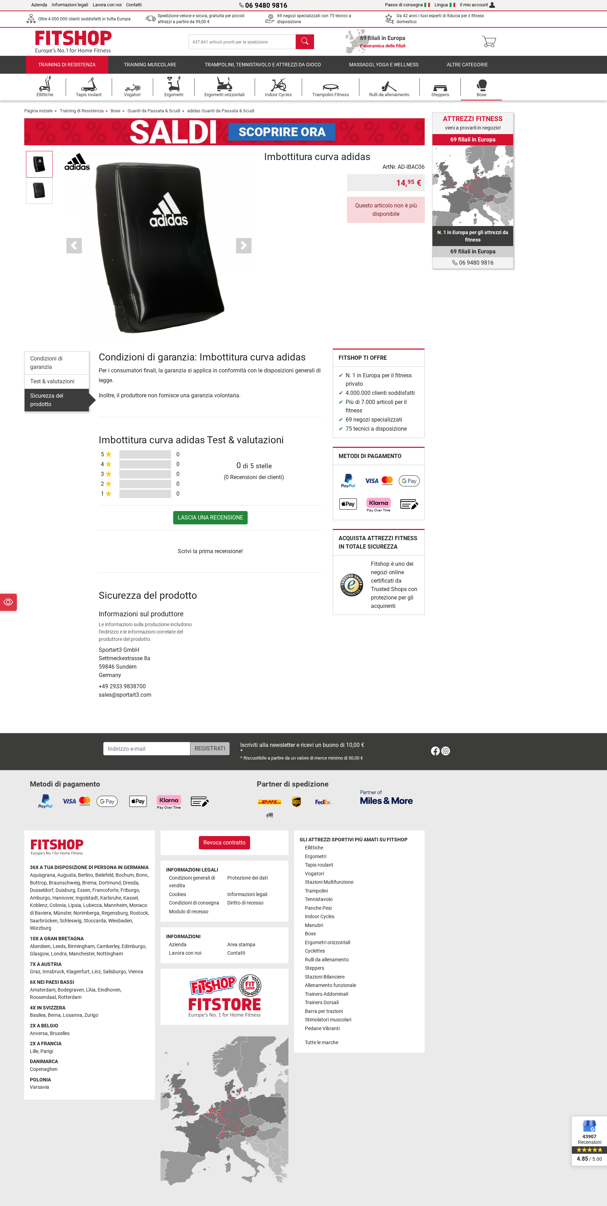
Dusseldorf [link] (41, 890)
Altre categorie (467, 65)
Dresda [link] (130, 883)
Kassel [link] (130, 898)
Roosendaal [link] (43, 997)
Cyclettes (315, 951)
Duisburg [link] (65, 890)
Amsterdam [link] (43, 990)
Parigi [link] (46, 1051)
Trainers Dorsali (322, 1003)
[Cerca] (305, 41)
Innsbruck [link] (53, 972)
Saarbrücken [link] (44, 921)
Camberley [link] (108, 946)
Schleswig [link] (70, 921)
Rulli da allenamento (327, 960)
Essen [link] (83, 890)
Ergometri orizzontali (327, 943)
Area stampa (241, 945)
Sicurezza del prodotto (46, 399)
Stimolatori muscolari (328, 1020)
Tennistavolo (319, 899)
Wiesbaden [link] (120, 921)
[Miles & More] (386, 797)
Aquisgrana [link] (42, 875)
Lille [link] (34, 1051)
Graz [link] (35, 972)
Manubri (314, 925)
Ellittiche (314, 848)
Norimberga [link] (86, 913)
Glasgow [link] (39, 954)
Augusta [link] (66, 875)
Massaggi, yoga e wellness (383, 65)
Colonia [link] (58, 905)
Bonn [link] (142, 875)
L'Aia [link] (91, 990)
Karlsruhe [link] (110, 898)
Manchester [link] (81, 954)
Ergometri (315, 857)
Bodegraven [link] (71, 990)
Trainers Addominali (326, 994)
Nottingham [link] (110, 954)
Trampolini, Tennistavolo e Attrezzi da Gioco (263, 65)
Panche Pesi (318, 908)
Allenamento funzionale (330, 985)
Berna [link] (54, 1015)
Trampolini (316, 891)
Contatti (134, 4)
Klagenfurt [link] (78, 972)
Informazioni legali (70, 4)
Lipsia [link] (74, 905)
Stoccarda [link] (95, 921)
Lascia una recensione (210, 517)
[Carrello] (491, 42)
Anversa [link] (39, 1033)
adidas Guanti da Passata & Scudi (220, 110)
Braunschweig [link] (64, 883)
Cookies (177, 894)
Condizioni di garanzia (46, 362)
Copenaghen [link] (44, 1069)
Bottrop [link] (38, 883)
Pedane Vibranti (322, 1029)
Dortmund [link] (110, 883)
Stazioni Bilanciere (325, 977)
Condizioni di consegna (194, 903)
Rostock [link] (139, 913)
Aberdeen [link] (40, 946)
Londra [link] (59, 954)
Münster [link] (62, 913)
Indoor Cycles (319, 917)
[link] (348, 481)
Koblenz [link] (38, 905)
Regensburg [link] (115, 913)
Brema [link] (89, 883)
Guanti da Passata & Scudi (154, 110)
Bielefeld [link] (104, 875)
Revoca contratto (224, 842)
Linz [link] (96, 972)
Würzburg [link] (40, 928)
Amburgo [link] (40, 898)
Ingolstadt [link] (87, 898)
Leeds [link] (59, 946)
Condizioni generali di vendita (192, 882)
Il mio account (474, 4)
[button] (39, 164)
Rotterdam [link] (69, 997)
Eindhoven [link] (109, 990)
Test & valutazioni (52, 381)
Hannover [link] (62, 898)
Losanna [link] (72, 1015)
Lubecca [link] (92, 905)
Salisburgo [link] (114, 972)
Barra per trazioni (324, 1011)
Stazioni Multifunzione (329, 882)
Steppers (314, 968)
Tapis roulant (319, 865)
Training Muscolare (150, 65)
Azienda (39, 4)
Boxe (115, 110)
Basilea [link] (38, 1015)
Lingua (441, 4)
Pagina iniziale (38, 110)
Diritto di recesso (245, 903)
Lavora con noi (107, 4)
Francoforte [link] (105, 890)
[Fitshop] (73, 41)
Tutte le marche (321, 1043)
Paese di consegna (404, 4)
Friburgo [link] (129, 890)
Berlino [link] (85, 875)
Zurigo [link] (91, 1015)
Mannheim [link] (115, 905)
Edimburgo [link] (133, 946)
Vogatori (314, 874)
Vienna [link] (135, 972)
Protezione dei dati (247, 878)
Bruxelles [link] (60, 1033)
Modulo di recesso (188, 912)
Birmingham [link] (81, 946)
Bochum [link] (125, 875)
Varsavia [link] (39, 1087)
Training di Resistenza (67, 65)
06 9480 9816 (476, 262)
